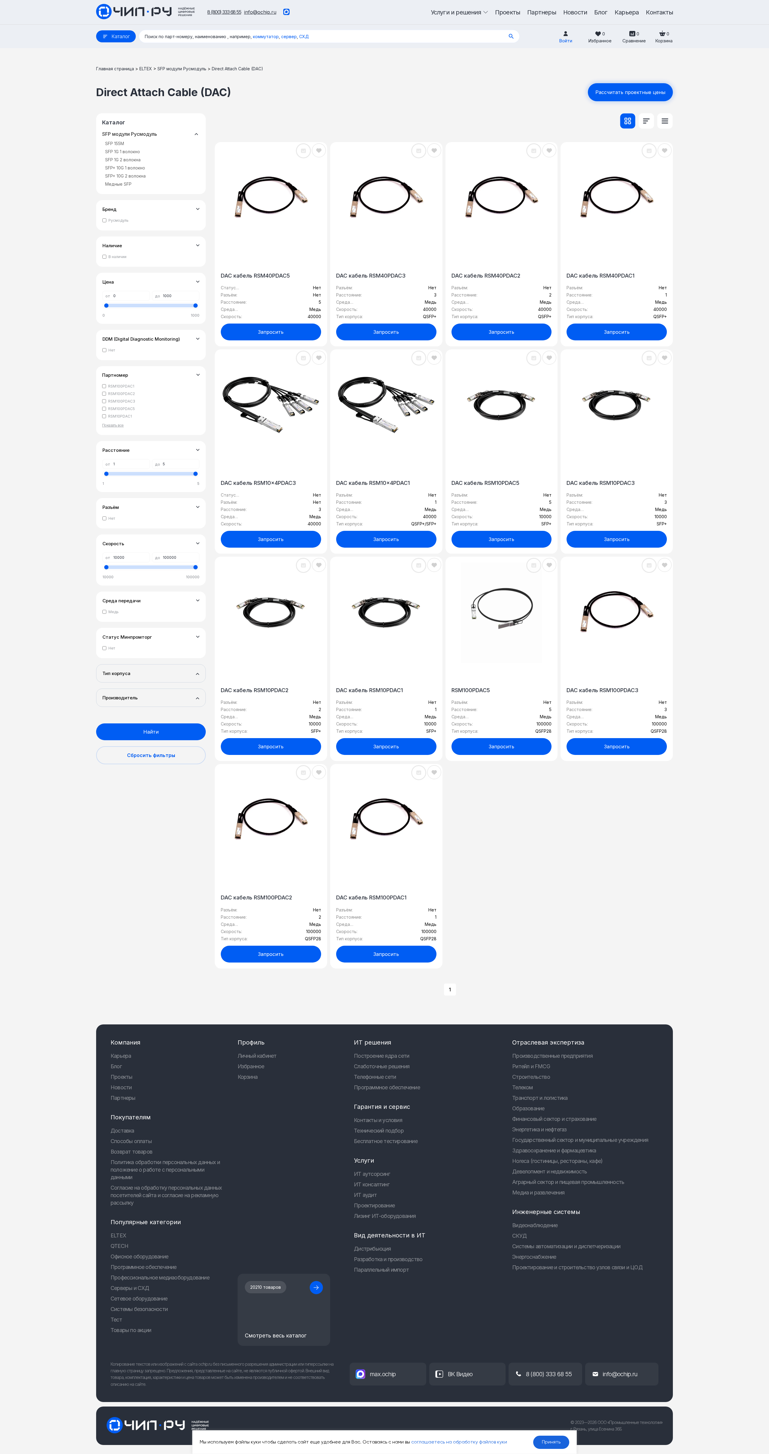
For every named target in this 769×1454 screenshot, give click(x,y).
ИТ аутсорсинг (372, 1174)
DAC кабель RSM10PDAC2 (254, 690)
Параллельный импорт (381, 1270)
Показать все (113, 425)
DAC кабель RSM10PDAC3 (601, 483)
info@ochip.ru (260, 12)
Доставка (122, 1130)
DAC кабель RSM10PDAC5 (485, 483)
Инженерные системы (546, 1211)
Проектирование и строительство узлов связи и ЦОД (577, 1267)
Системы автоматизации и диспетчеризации (566, 1246)
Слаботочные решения (381, 1066)
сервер (289, 36)
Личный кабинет (257, 1056)
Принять (551, 1442)
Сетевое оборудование (139, 1298)
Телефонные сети (375, 1077)
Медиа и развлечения (538, 1192)
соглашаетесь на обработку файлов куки (459, 1442)
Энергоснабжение (534, 1257)
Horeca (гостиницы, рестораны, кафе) (557, 1161)
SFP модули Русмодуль (181, 68)
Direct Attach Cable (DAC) (237, 68)
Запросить (271, 332)
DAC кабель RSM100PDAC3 (602, 690)
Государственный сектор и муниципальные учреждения (580, 1140)
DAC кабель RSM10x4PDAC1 (373, 483)
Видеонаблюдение (535, 1225)
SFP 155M (114, 143)
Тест (116, 1319)
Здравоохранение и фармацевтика (554, 1150)
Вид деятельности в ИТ (389, 1235)
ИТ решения (372, 1042)
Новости (121, 1087)
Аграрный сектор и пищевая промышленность (568, 1182)
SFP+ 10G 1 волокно (125, 167)
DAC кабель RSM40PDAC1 (600, 275)
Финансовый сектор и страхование (554, 1119)
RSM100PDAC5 (470, 690)
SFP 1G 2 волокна (123, 159)
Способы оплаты (131, 1141)
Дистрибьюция (372, 1249)
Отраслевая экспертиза (548, 1042)
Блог (116, 1066)
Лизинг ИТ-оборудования (385, 1216)
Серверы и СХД (130, 1288)
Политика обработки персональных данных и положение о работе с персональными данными (165, 1169)
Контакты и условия (378, 1120)
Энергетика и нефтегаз (539, 1129)
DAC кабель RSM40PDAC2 (485, 275)
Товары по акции (131, 1330)
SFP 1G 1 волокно (122, 151)
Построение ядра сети (381, 1056)
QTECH (119, 1246)
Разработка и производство (388, 1259)
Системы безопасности (139, 1309)
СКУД (519, 1236)
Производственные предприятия (552, 1056)
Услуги (364, 1160)
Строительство (531, 1077)
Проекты (121, 1077)
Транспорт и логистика (539, 1098)
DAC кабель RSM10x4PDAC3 (258, 483)
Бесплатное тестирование (386, 1141)
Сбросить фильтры (151, 755)
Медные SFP (118, 184)
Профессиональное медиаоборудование (160, 1277)
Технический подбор (379, 1130)
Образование (528, 1108)
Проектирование (374, 1205)
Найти (151, 732)
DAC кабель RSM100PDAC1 (371, 897)
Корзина (247, 1077)
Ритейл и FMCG (531, 1066)
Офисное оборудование (139, 1256)
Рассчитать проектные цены (630, 92)
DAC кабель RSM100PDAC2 (256, 897)
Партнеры (123, 1098)
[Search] (511, 36)
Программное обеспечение (144, 1267)
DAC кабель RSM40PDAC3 (371, 275)
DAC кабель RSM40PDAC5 (255, 275)
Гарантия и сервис (382, 1106)
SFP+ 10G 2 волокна (125, 175)
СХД (304, 36)
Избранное (251, 1066)
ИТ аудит (365, 1195)
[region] (384, 1442)
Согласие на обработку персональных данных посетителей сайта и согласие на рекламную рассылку (166, 1195)
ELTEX (145, 68)
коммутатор (266, 36)
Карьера (121, 1056)
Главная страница (115, 68)
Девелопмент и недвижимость (549, 1171)
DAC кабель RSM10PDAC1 (369, 690)
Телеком (522, 1087)
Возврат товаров (131, 1151)
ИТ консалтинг (371, 1184)
